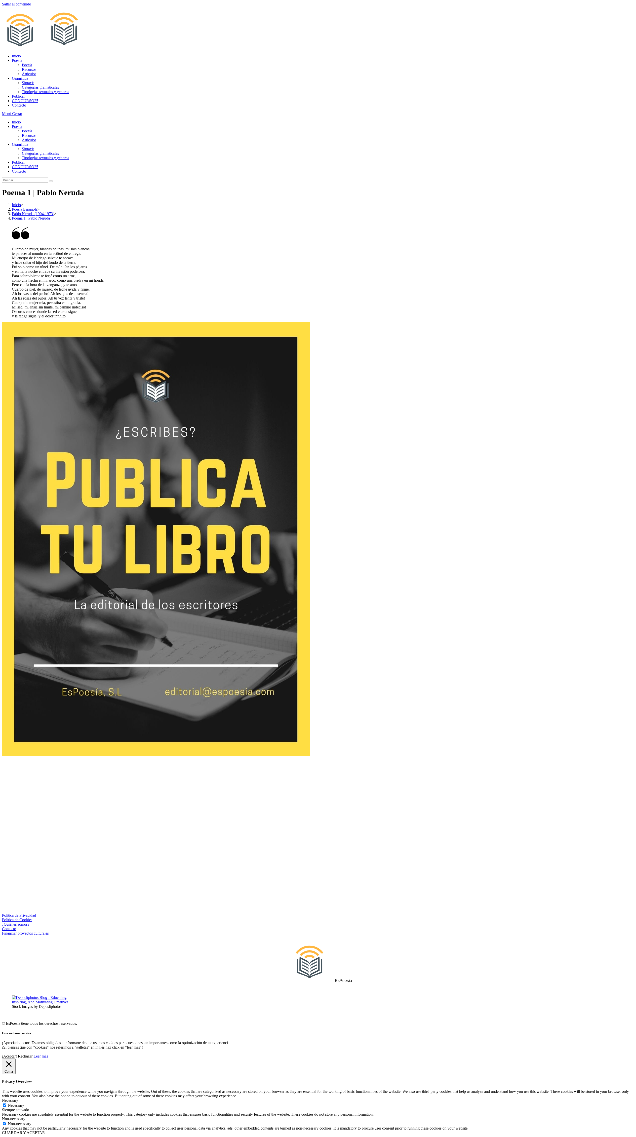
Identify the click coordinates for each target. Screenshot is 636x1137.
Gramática (20, 144)
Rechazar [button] (25, 1056)
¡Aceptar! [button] (9, 1056)
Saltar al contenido (16, 4)
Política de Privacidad (19, 915)
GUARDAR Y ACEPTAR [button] (23, 1133)
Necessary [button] (10, 1100)
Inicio (16, 122)
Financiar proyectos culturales (25, 933)
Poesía (17, 126)
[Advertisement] (318, 801)
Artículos (29, 140)
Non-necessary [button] (13, 1119)
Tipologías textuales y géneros (45, 158)
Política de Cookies (17, 920)
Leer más (41, 1056)
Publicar (18, 162)
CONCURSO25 (25, 167)
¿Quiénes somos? (15, 924)
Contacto (19, 171)
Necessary (16, 1105)
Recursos (29, 135)
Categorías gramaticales (40, 153)
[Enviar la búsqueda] (51, 181)
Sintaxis (28, 149)
